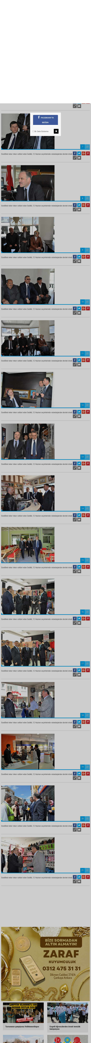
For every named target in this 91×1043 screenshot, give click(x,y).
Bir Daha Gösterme (41, 28)
